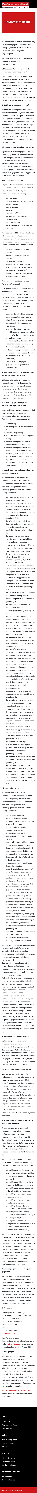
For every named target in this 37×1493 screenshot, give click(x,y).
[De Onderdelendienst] (15, 3)
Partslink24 (6, 1421)
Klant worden (7, 1428)
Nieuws (4, 1447)
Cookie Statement (9, 1462)
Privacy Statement (9, 1458)
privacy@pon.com (8, 1333)
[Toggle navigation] (4, 5)
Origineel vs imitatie (9, 1425)
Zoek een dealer (8, 1443)
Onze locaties (7, 1476)
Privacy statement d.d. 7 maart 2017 (16, 1391)
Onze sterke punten (9, 1440)
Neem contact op (8, 1480)
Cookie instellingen (9, 1465)
